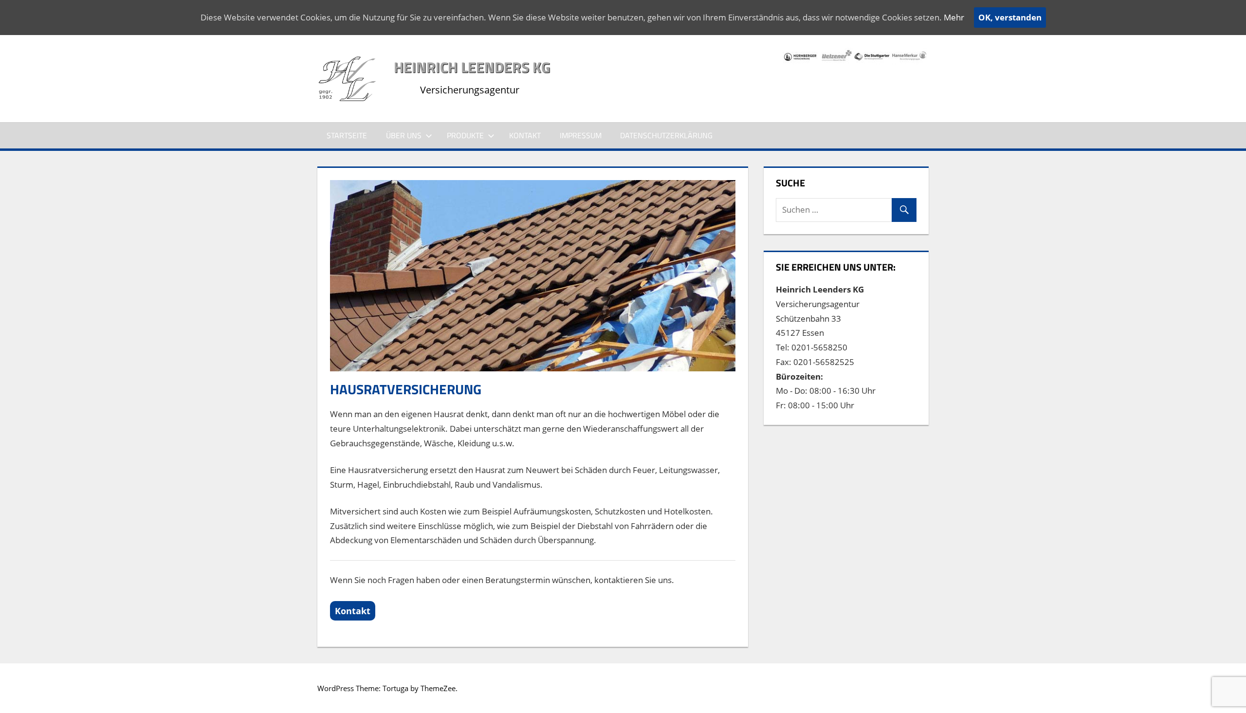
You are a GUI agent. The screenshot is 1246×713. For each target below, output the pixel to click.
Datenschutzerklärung (666, 135)
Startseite (347, 135)
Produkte (465, 135)
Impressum (581, 135)
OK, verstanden (1010, 17)
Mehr (954, 17)
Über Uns (403, 135)
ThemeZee (438, 688)
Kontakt (525, 135)
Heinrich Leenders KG (472, 67)
